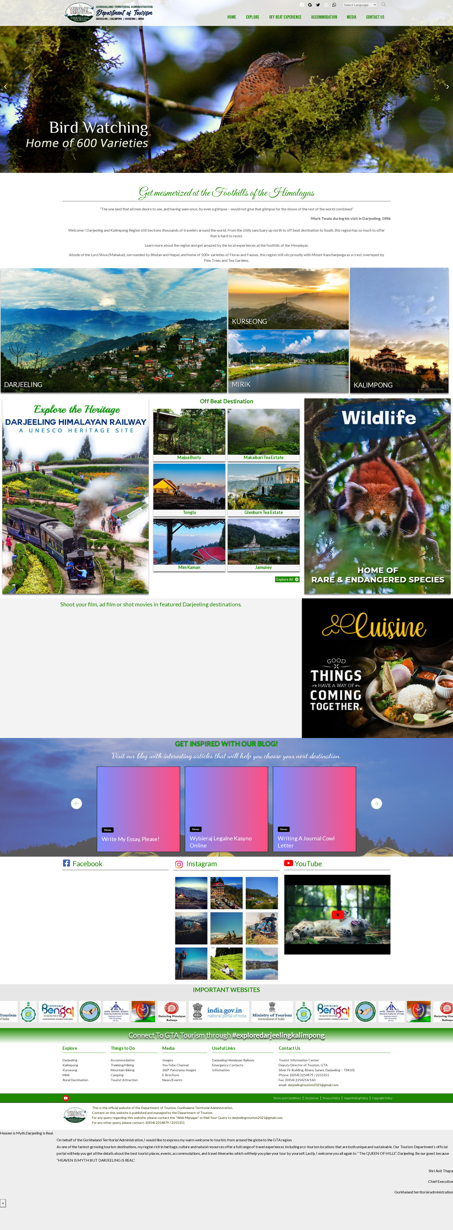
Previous (90, 1011)
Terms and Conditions (287, 1098)
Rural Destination (75, 1080)
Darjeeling (70, 1060)
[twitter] (318, 5)
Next (362, 1011)
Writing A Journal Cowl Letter (306, 841)
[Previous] (76, 803)
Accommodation (123, 1060)
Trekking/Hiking (122, 1065)
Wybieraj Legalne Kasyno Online (221, 841)
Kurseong (70, 1070)
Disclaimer (312, 1098)
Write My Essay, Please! (130, 838)
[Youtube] (66, 1098)
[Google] (310, 5)
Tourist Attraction (124, 1080)
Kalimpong (70, 1065)
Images (167, 1060)
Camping (117, 1075)
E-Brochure (170, 1075)
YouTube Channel (175, 1065)
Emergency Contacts (227, 1065)
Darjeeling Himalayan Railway (233, 1060)
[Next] (376, 803)
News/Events (172, 1080)
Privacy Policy (331, 1098)
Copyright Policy (382, 1098)
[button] (287, 579)
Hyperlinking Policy (356, 1098)
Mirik (66, 1075)
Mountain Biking (122, 1070)
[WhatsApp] (334, 5)
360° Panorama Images (179, 1070)
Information (221, 1070)
